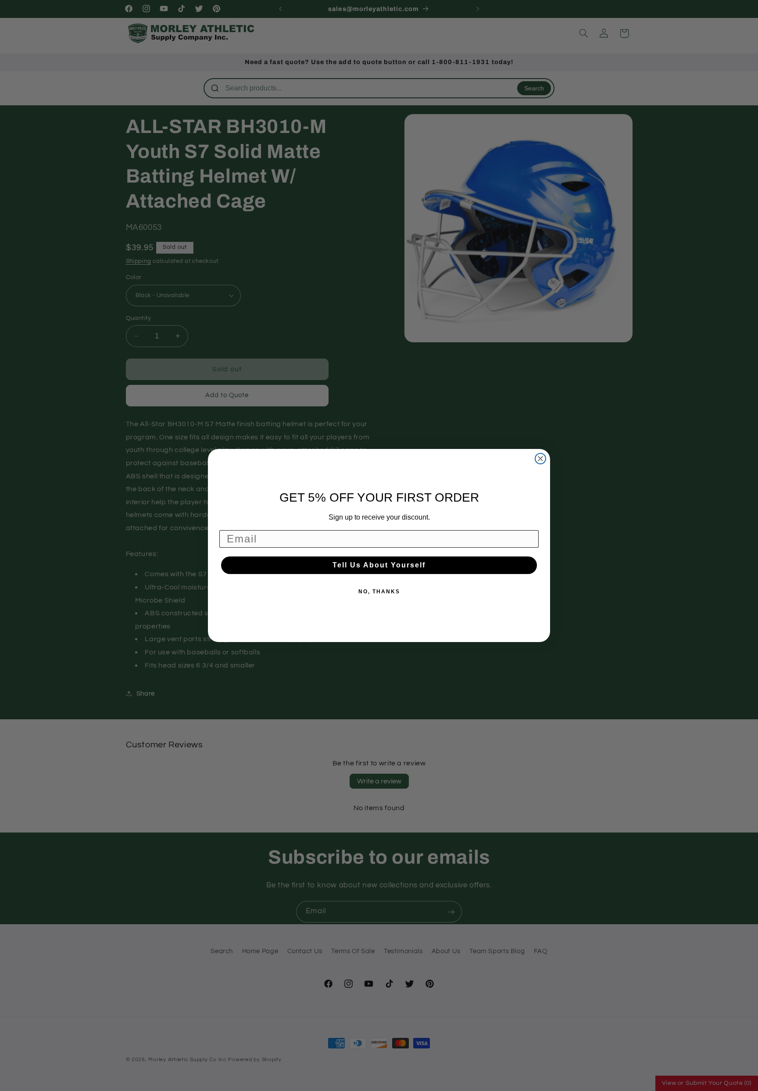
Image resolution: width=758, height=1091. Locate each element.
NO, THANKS (379, 592)
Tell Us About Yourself (379, 565)
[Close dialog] (540, 458)
